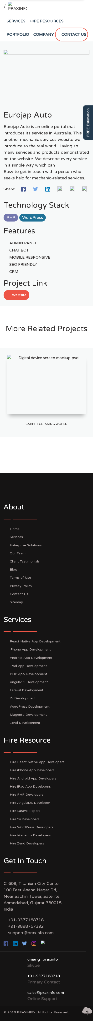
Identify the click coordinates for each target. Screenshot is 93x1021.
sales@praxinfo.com (45, 992)
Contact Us (19, 594)
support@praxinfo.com (31, 932)
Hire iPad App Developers (30, 786)
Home (15, 529)
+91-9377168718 (26, 919)
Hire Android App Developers (33, 778)
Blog (13, 569)
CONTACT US (74, 34)
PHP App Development (28, 674)
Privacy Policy (21, 586)
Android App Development (31, 658)
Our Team (18, 553)
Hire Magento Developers (30, 835)
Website (18, 295)
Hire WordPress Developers (31, 827)
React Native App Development (35, 641)
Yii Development (23, 698)
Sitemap (16, 602)
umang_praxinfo (42, 959)
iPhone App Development (30, 649)
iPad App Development (28, 666)
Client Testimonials (25, 561)
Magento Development (28, 715)
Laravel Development (26, 690)
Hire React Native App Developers (37, 762)
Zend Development (25, 723)
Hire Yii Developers (25, 819)
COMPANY (43, 34)
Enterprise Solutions (26, 545)
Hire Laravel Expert (25, 811)
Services (16, 537)
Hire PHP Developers (26, 795)
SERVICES (16, 21)
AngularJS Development (29, 682)
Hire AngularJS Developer (30, 803)
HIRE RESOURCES (46, 21)
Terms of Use (20, 578)
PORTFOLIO (18, 34)
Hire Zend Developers (27, 843)
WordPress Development (30, 707)
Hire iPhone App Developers (32, 770)
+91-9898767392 (26, 926)
